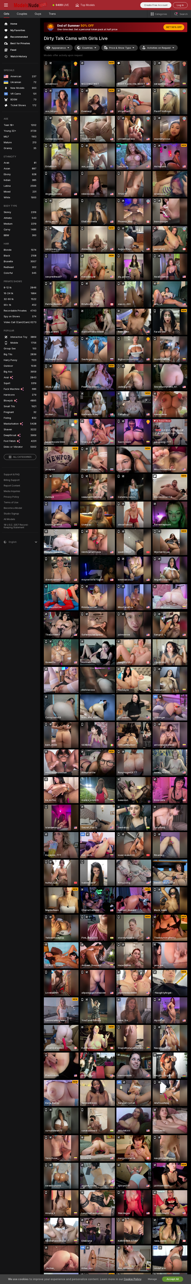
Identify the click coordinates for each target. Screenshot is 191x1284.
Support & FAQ (12, 474)
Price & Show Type (120, 47)
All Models (9, 519)
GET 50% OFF (174, 27)
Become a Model (13, 508)
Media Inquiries (12, 491)
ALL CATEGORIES (22, 457)
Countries (87, 47)
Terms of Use (11, 502)
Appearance (59, 47)
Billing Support (12, 480)
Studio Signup (11, 513)
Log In (180, 5)
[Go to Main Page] (30, 5)
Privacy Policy (11, 497)
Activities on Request (159, 47)
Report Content (12, 485)
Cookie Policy (132, 1279)
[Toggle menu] (6, 5)
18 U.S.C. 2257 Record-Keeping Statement (16, 526)
